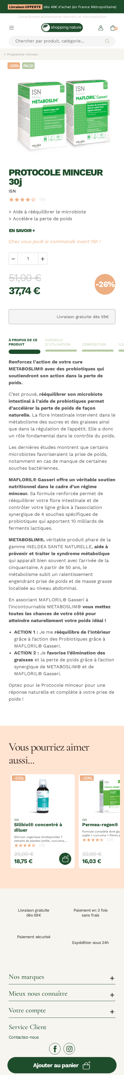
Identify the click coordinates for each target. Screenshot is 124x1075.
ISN (12, 191)
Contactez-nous (24, 1037)
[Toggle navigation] (11, 27)
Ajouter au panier (55, 1065)
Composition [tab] (94, 344)
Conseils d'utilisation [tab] (57, 342)
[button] (100, 27)
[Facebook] (55, 1049)
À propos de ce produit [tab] (23, 342)
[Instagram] (69, 1049)
